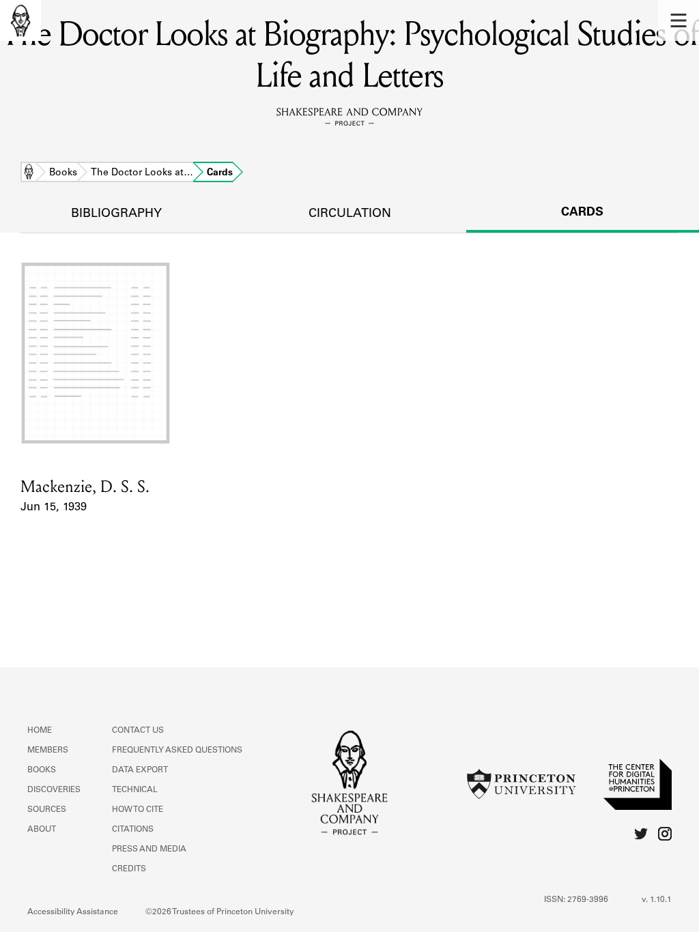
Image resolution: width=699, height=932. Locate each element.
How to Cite (137, 810)
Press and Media (149, 849)
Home (28, 173)
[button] (678, 20)
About (41, 830)
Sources (46, 810)
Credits (129, 869)
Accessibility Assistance (72, 912)
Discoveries (54, 790)
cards (582, 213)
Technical (135, 790)
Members (47, 750)
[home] (20, 20)
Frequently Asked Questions (177, 750)
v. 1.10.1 (657, 900)
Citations (133, 830)
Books (63, 173)
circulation (350, 214)
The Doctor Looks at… (142, 173)
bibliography (116, 214)
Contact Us (138, 731)
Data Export (140, 770)
